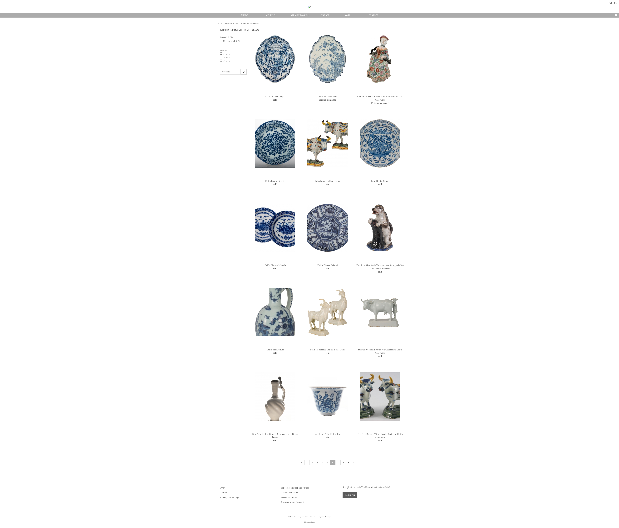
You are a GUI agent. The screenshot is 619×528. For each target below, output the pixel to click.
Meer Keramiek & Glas (232, 41)
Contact (373, 15)
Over (348, 15)
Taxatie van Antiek (289, 492)
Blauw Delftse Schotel (380, 181)
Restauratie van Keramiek (293, 502)
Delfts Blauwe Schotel (275, 181)
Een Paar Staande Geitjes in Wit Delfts (327, 350)
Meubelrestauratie (289, 497)
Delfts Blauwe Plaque (275, 96)
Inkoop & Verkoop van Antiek (295, 488)
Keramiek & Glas (300, 15)
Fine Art (325, 15)
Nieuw (244, 15)
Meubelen (271, 15)
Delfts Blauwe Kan (275, 350)
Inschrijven (350, 495)
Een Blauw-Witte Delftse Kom (328, 434)
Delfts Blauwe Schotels (275, 265)
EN (615, 3)
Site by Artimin (309, 522)
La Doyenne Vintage (229, 497)
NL (610, 3)
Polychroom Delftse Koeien (327, 181)
